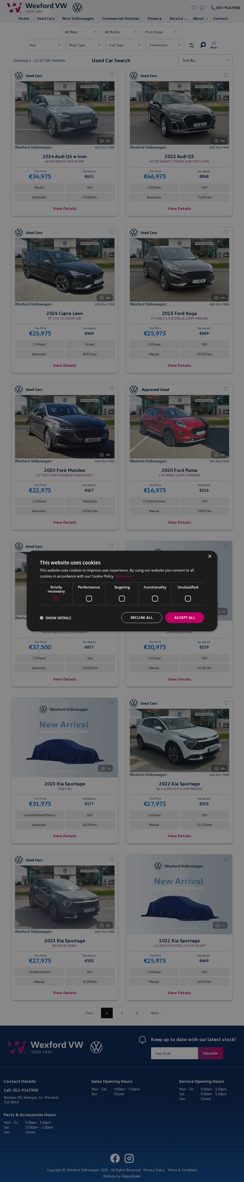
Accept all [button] (184, 617)
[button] (55, 617)
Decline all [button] (142, 617)
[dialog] (122, 591)
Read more (124, 575)
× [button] (209, 556)
